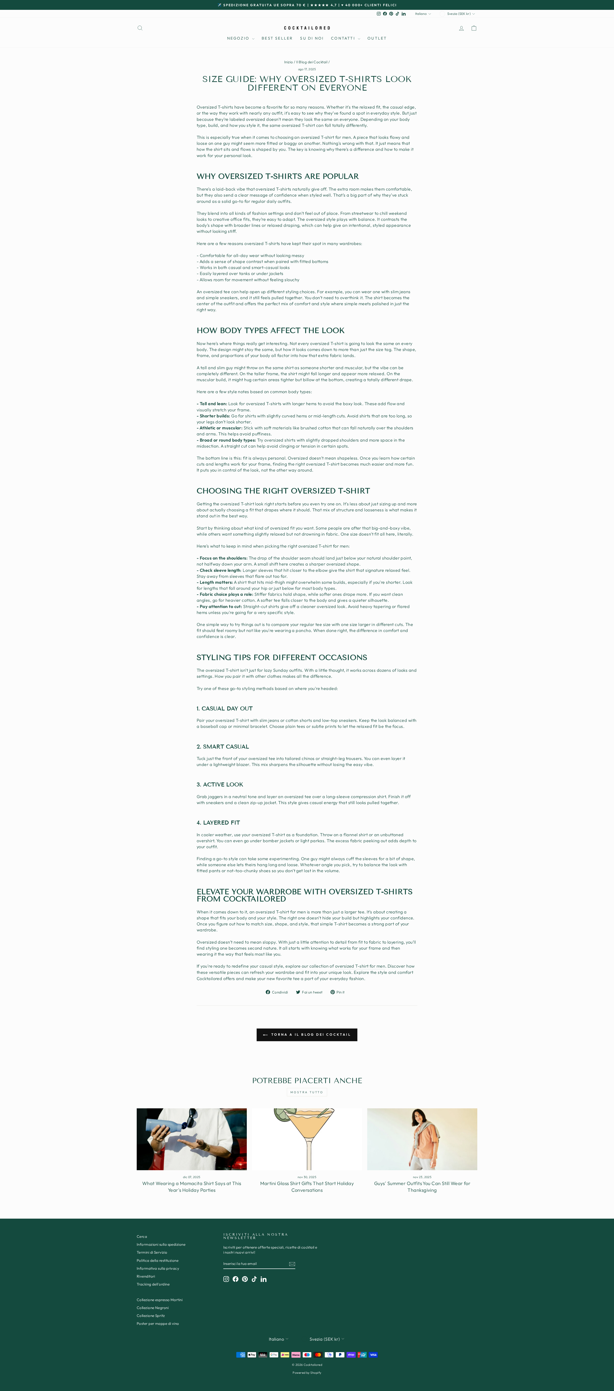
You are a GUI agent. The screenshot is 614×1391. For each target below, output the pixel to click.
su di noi (312, 38)
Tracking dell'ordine (153, 1284)
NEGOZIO (239, 38)
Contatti (344, 38)
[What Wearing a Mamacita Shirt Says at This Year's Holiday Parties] (192, 1139)
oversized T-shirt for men (360, 966)
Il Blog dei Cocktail (311, 62)
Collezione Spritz (151, 1315)
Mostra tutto (306, 1092)
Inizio (288, 62)
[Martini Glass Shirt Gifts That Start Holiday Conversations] (307, 1139)
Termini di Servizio (152, 1252)
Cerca (142, 1236)
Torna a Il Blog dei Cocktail (310, 1034)
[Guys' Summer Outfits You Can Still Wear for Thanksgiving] (422, 1139)
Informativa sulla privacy (158, 1268)
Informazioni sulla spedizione (161, 1244)
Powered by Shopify (307, 1372)
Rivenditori (146, 1276)
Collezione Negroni (153, 1307)
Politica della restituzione (157, 1260)
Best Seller (277, 38)
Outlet (377, 38)
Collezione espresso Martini (160, 1299)
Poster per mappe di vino (158, 1323)
